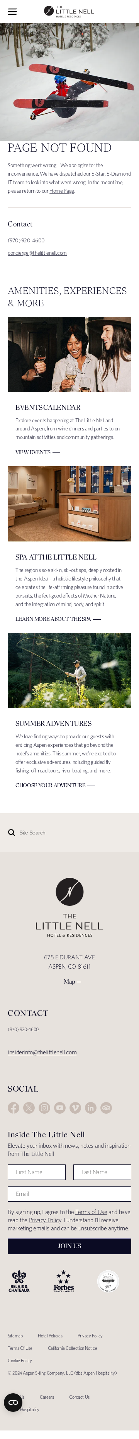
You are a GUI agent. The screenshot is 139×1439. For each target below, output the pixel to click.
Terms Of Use (20, 1348)
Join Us (69, 1246)
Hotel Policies (50, 1336)
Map (69, 981)
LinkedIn (91, 1108)
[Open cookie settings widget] (13, 1402)
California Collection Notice (72, 1348)
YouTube (60, 1108)
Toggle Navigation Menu (12, 12)
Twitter (29, 1108)
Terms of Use (91, 1212)
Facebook (13, 1108)
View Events (33, 452)
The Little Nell (69, 12)
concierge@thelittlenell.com (37, 253)
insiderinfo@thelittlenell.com (42, 1052)
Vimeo (75, 1108)
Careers (47, 1397)
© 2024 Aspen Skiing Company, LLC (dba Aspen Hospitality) (62, 1373)
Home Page (61, 191)
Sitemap (15, 1336)
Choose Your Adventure (50, 785)
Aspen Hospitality (23, 1409)
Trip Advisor (106, 1108)
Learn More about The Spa (53, 619)
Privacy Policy (45, 1220)
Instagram (44, 1108)
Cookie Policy (20, 1360)
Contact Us (79, 1397)
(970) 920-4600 (23, 1029)
